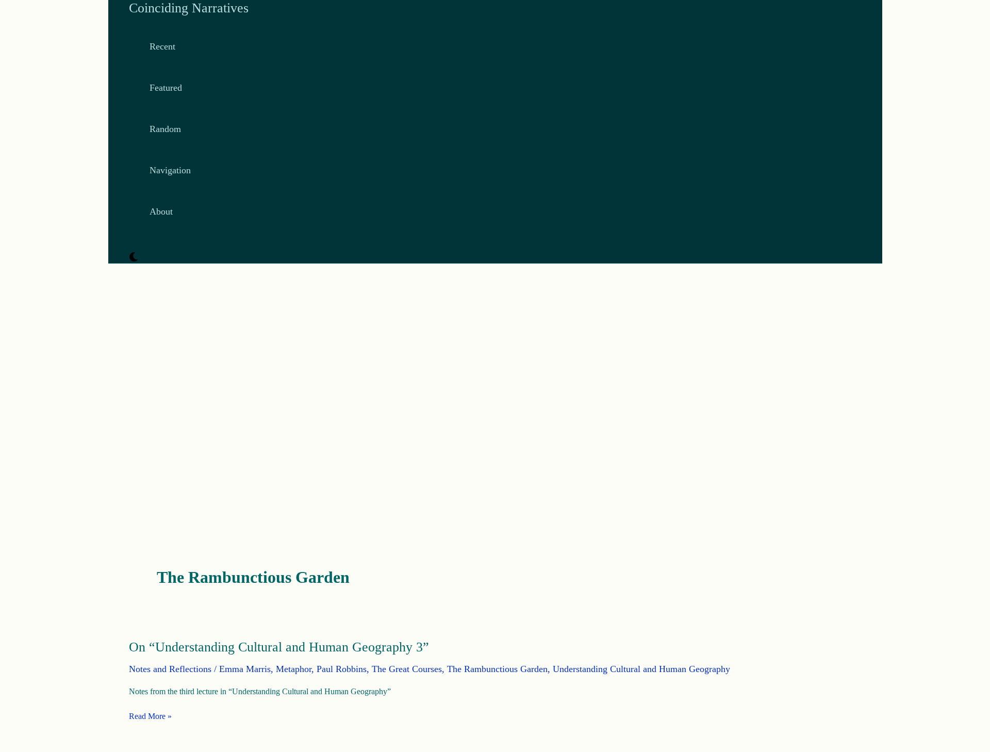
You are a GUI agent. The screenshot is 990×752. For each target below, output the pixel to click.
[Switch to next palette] (133, 257)
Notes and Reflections (170, 669)
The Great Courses (407, 669)
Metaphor (293, 669)
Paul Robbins (342, 669)
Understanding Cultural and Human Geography (641, 669)
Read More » (150, 716)
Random (165, 129)
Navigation (170, 170)
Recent (162, 46)
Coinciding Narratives (189, 8)
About (161, 211)
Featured (166, 88)
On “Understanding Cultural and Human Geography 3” (279, 647)
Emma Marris (245, 669)
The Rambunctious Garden (497, 669)
